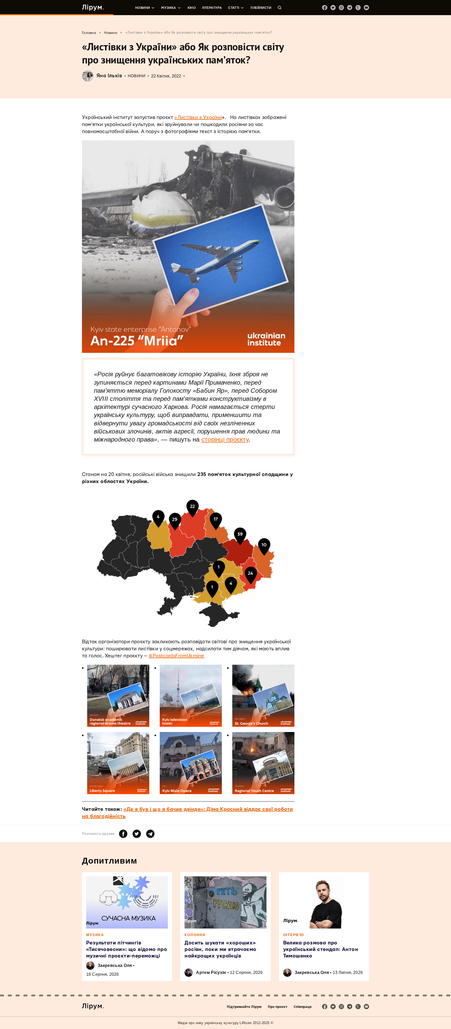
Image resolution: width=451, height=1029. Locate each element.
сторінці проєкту (224, 439)
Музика (168, 7)
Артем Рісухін (211, 972)
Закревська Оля (115, 965)
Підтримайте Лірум (244, 1006)
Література (212, 7)
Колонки (195, 935)
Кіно (192, 7)
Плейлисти (261, 7)
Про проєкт (277, 1006)
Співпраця (303, 1006)
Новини (142, 7)
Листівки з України (199, 117)
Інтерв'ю (293, 935)
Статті (233, 7)
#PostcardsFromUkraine (176, 655)
